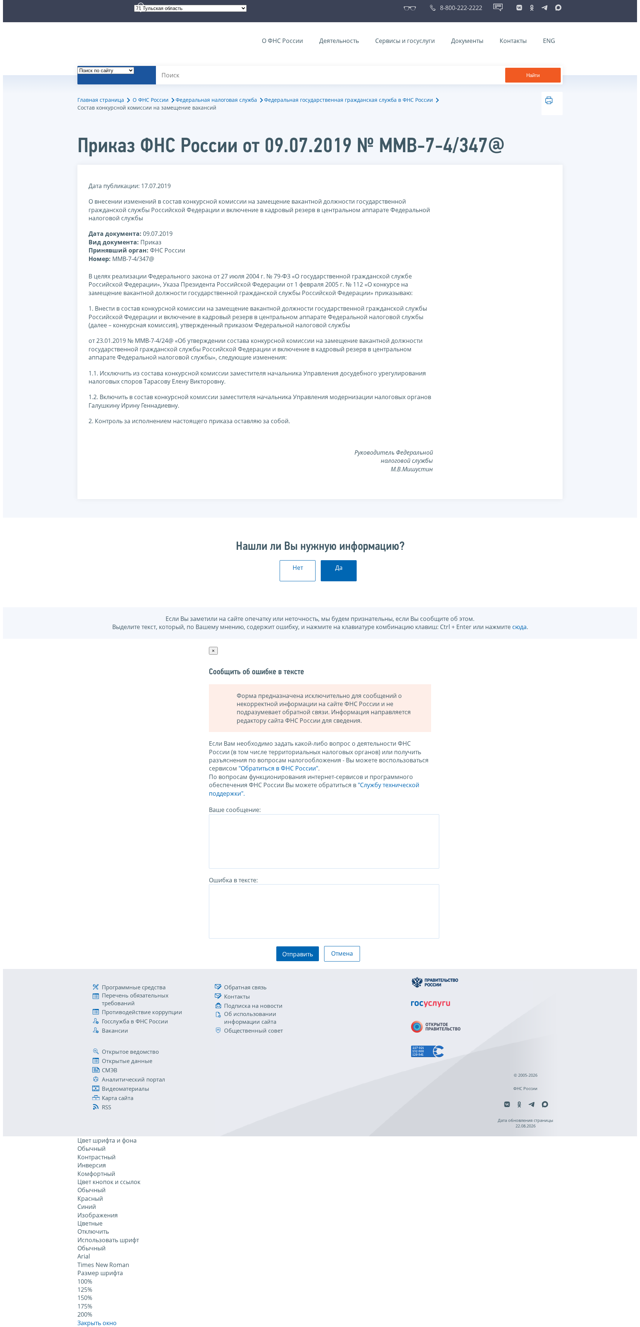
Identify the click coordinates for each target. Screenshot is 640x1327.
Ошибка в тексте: (233, 880)
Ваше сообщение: (235, 810)
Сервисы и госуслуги (405, 41)
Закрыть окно (97, 1323)
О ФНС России (282, 41)
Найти (533, 75)
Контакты (513, 41)
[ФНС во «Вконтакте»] (519, 7)
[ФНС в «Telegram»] (544, 7)
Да (339, 568)
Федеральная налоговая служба (216, 99)
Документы (467, 41)
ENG (549, 41)
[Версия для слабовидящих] (411, 8)
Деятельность (339, 41)
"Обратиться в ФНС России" (278, 768)
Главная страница (100, 99)
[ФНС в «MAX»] (557, 7)
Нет (298, 568)
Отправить (297, 954)
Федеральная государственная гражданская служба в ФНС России (348, 99)
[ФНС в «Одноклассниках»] (531, 7)
